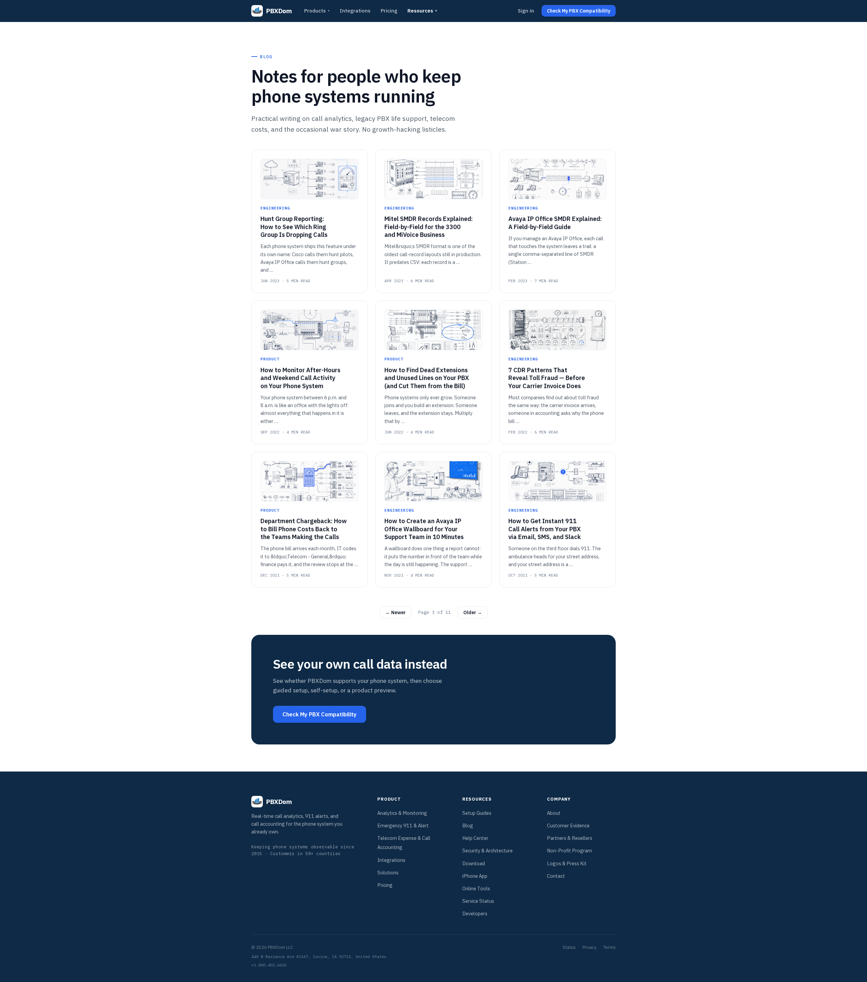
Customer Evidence (568, 825)
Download (473, 863)
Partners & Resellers (569, 838)
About (554, 813)
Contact (556, 876)
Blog (467, 825)
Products (317, 10)
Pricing (389, 10)
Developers (474, 913)
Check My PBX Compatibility (319, 714)
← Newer (395, 612)
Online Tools (476, 888)
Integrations (355, 10)
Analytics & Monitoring (402, 813)
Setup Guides (476, 813)
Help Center (475, 838)
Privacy (589, 947)
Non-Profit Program (569, 850)
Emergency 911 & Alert (403, 825)
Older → (472, 612)
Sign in (526, 10)
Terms (609, 947)
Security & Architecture (487, 850)
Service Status (478, 901)
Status (569, 947)
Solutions (388, 872)
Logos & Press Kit (567, 863)
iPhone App (474, 876)
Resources (422, 10)
